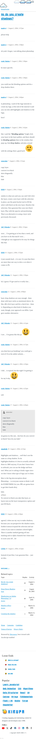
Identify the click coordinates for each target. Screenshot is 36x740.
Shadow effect (6, 606)
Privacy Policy (18, 629)
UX (28, 693)
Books (17, 701)
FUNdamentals (26, 697)
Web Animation (9, 688)
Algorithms (28, 688)
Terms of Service (6, 629)
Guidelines (19, 625)
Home (3, 625)
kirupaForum (5, 9)
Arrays (14, 697)
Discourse (13, 634)
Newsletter (8, 705)
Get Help (10, 673)
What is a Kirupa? (13, 660)
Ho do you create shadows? (7, 583)
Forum (25, 701)
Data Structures (10, 693)
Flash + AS (8, 701)
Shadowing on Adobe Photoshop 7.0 (8, 597)
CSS (19, 688)
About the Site (12, 665)
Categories (10, 625)
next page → (5, 568)
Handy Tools (11, 669)
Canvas (6, 697)
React (22, 693)
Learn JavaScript (11, 684)
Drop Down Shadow (8, 589)
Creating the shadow (8, 614)
